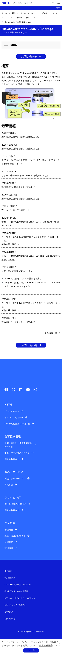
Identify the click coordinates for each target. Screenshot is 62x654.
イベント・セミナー (14, 417)
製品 (13, 13)
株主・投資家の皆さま (15, 535)
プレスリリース (12, 411)
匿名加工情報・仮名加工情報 (16, 591)
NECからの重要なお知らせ (17, 423)
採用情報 (9, 548)
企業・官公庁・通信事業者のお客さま (18, 445)
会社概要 (9, 529)
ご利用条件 (9, 612)
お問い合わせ (29, 56)
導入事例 (9, 484)
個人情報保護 (45, 645)
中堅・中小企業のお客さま (17, 453)
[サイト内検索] (53, 3)
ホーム (4, 13)
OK (29, 650)
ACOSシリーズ (48, 13)
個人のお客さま (12, 459)
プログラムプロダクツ (23, 17)
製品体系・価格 (9, 244)
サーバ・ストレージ (28, 13)
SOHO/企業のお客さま (15, 504)
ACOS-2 (5, 17)
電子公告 (8, 571)
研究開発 (9, 542)
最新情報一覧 (51, 333)
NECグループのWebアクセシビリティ (20, 598)
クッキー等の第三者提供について (18, 584)
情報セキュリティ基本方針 (15, 605)
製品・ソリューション (15, 478)
